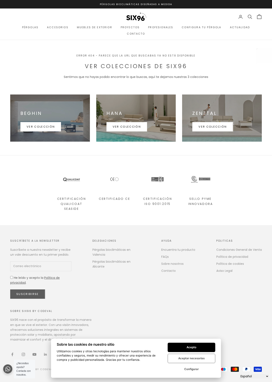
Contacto (136, 33)
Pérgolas (30, 27)
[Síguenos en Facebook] (12, 354)
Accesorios (57, 27)
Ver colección (41, 127)
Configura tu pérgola (201, 27)
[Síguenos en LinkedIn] (45, 354)
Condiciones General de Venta (239, 250)
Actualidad (240, 27)
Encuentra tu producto (178, 250)
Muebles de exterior (94, 27)
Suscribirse (27, 294)
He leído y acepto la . (35, 280)
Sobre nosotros (172, 264)
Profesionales (160, 27)
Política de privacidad (232, 257)
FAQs (165, 257)
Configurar (191, 369)
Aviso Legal (224, 271)
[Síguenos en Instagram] (23, 354)
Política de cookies (230, 264)
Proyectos (130, 27)
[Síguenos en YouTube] (34, 354)
